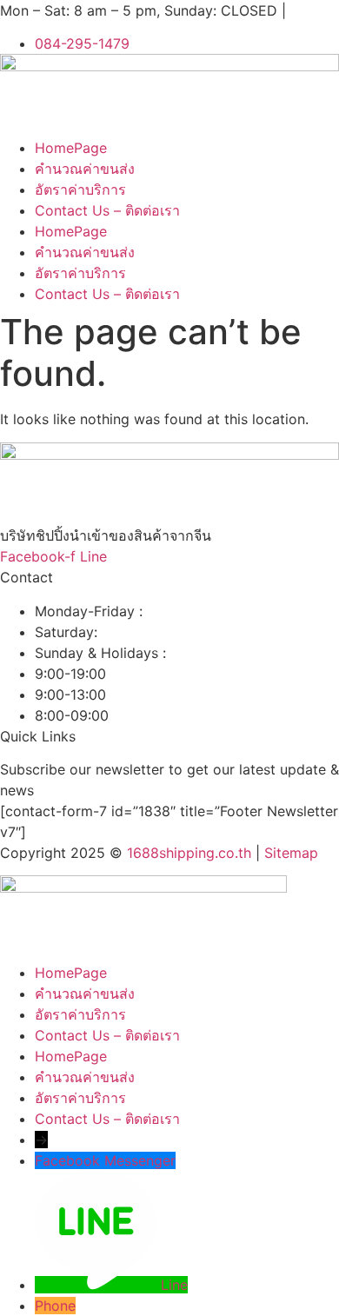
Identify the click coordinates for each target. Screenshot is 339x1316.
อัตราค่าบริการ (80, 189)
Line (174, 1284)
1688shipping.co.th (189, 852)
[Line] (98, 1284)
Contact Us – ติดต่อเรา (107, 210)
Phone (55, 1305)
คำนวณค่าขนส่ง (85, 168)
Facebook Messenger (105, 1160)
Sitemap (291, 852)
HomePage (71, 147)
